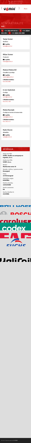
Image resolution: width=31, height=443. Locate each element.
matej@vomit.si (8, 117)
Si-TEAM (15, 440)
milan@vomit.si (8, 61)
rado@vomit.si (7, 137)
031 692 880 (7, 81)
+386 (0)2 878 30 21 (16, 1)
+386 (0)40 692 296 (16, 3)
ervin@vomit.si (7, 97)
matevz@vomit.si (8, 77)
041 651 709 (7, 101)
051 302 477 (7, 121)
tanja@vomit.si (7, 46)
